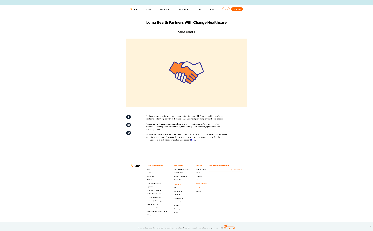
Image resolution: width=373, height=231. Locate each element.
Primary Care (178, 180)
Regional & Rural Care (180, 176)
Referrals (150, 173)
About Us (199, 188)
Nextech (176, 212)
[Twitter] (128, 133)
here (193, 139)
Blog (197, 180)
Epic (175, 188)
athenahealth (178, 202)
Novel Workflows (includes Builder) (157, 211)
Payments (150, 187)
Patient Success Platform (155, 166)
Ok (226, 225)
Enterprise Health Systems (182, 169)
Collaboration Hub (152, 204)
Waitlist (149, 180)
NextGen (176, 205)
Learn (199, 9)
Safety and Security (153, 215)
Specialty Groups (179, 173)
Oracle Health (178, 191)
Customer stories (201, 169)
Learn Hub (199, 166)
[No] (371, 227)
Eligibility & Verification (154, 190)
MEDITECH (177, 195)
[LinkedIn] (128, 125)
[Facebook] (128, 117)
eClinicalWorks (178, 198)
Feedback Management (154, 183)
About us (213, 9)
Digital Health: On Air (202, 183)
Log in (226, 9)
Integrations (183, 9)
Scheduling (150, 176)
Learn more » (206, 2)
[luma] (134, 9)
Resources (199, 176)
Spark (148, 169)
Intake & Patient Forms (154, 194)
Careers (198, 195)
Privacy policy (229, 228)
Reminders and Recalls (154, 197)
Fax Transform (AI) (152, 208)
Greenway (177, 209)
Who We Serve (165, 9)
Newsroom (199, 191)
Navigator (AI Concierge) (154, 201)
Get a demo (237, 9)
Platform (148, 9)
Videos (198, 173)
